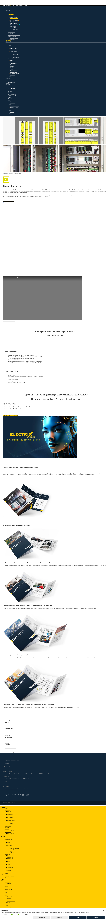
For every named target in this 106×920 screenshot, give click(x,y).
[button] (8, 201)
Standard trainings (10, 846)
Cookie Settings (6, 763)
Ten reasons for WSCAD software (10, 830)
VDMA (14, 794)
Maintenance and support (8, 839)
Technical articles (8, 778)
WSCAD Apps (7, 829)
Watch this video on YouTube (9, 321)
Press (6, 895)
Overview (8, 842)
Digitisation (6, 873)
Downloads (6, 893)
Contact (7, 773)
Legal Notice (8, 760)
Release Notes (9, 835)
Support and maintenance (30, 773)
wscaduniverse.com (8, 826)
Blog (3, 879)
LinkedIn (7, 768)
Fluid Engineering (10, 818)
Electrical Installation (10, 817)
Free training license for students (11, 788)
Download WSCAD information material (42, 773)
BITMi (27, 795)
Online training (9, 845)
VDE (19, 794)
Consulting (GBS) (7, 854)
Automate (6, 871)
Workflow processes (10, 858)
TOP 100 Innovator (8, 883)
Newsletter (11, 773)
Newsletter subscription (8, 889)
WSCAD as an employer (11, 901)
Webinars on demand (8, 877)
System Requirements (10, 833)
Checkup (8, 855)
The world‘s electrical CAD (15, 5)
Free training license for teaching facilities (24, 788)
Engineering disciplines (7, 173)
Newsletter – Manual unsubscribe (19, 773)
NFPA (23, 795)
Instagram (15, 768)
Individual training (10, 843)
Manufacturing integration (11, 868)
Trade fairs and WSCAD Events (9, 876)
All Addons (11, 823)
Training (8, 864)
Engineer (11, 851)
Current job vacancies (10, 902)
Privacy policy (13, 760)
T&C (18, 760)
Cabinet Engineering (10, 814)
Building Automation (13, 852)
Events (3, 874)
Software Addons (9, 821)
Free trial (6, 808)
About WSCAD (7, 882)
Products (3, 807)
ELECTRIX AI (9, 811)
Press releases (20, 778)
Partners (6, 892)
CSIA (8, 794)
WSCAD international (8, 890)
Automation (9, 870)
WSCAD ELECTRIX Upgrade (14, 848)
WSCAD (3, 880)
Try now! (3, 836)
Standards (8, 861)
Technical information (8, 832)
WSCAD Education (8, 827)
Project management (10, 857)
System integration (10, 867)
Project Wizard (12, 824)
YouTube (11, 768)
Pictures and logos (26, 778)
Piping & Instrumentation (11, 820)
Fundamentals (12, 849)
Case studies (15, 778)
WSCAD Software (7, 810)
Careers (6, 899)
